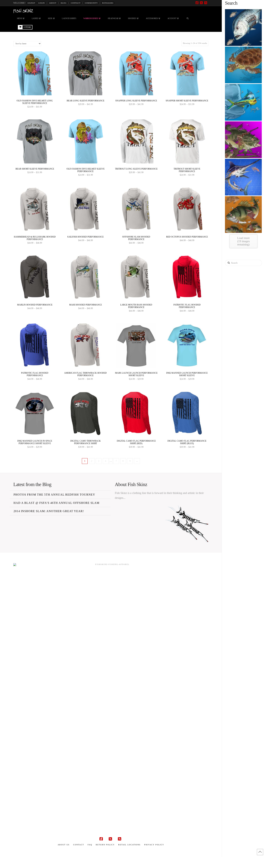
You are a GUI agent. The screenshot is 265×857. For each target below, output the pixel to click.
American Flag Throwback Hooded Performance (85, 374)
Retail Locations (129, 845)
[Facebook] (197, 3)
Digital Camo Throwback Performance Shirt (85, 442)
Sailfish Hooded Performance (85, 237)
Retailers (107, 3)
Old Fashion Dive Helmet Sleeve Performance (86, 170)
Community (91, 3)
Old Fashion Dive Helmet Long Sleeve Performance (35, 101)
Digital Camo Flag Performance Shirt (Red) (136, 442)
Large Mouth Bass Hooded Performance (136, 306)
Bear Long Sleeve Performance (85, 100)
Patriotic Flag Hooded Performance (187, 306)
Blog (63, 3)
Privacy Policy (154, 845)
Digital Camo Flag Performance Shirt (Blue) (186, 442)
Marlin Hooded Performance (34, 305)
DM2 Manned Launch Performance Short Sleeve (187, 374)
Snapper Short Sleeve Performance (187, 100)
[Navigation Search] (187, 18)
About (52, 3)
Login (41, 3)
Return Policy (105, 845)
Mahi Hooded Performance (85, 305)
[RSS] (206, 3)
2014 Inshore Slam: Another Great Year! (49, 511)
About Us (64, 845)
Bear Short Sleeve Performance (35, 169)
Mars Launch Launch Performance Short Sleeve (136, 374)
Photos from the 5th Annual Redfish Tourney (54, 494)
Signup (31, 3)
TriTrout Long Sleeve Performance (136, 169)
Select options (36, 90)
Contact (75, 3)
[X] (202, 3)
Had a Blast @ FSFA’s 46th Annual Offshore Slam (56, 502)
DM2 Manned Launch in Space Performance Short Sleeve (34, 442)
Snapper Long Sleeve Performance (136, 100)
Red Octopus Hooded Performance (187, 237)
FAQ (90, 845)
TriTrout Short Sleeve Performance (187, 170)
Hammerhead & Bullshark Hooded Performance (35, 238)
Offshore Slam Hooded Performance (136, 238)
